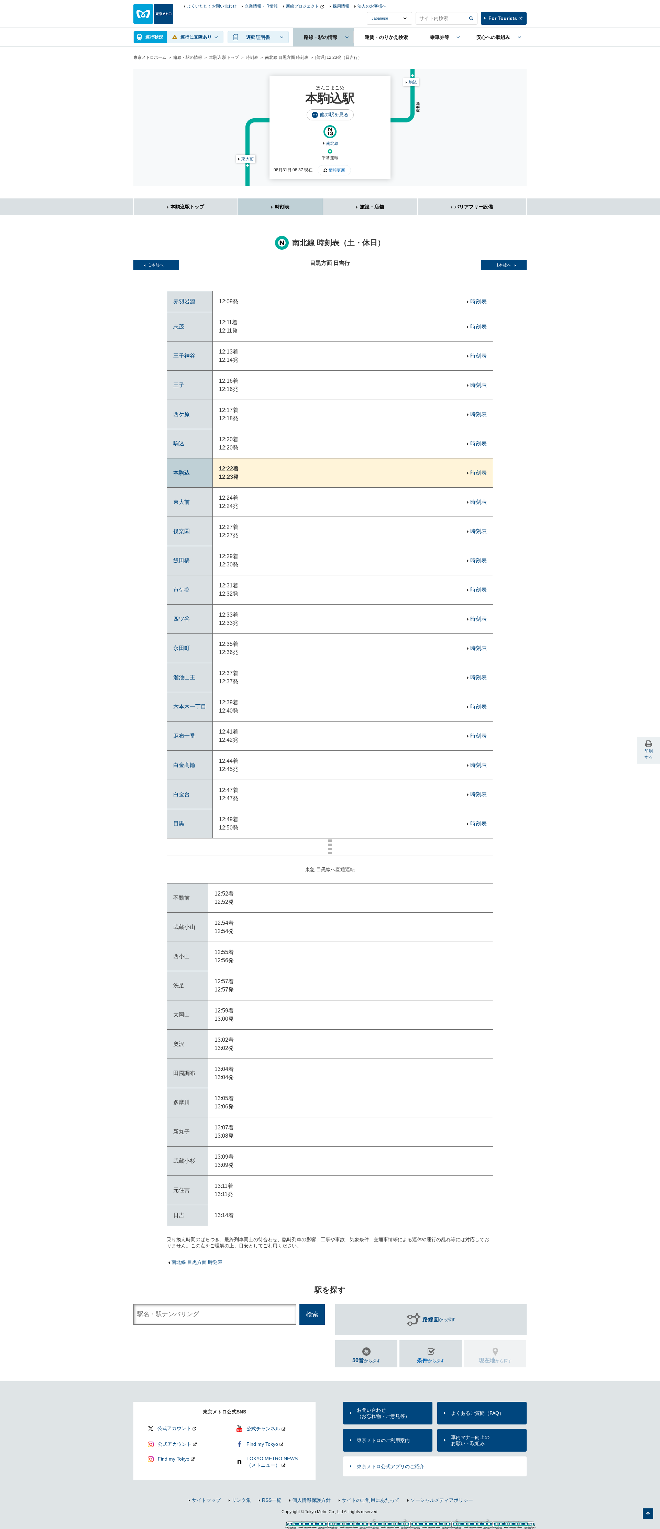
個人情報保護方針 (311, 1500)
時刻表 (252, 57)
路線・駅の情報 (187, 57)
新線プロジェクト (302, 6)
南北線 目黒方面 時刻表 (286, 57)
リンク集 (241, 1500)
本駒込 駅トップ (224, 57)
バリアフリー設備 (473, 206)
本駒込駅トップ (187, 206)
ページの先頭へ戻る (648, 1513)
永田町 (181, 648)
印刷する (649, 754)
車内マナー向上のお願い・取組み (470, 1440)
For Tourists (502, 18)
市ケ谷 (181, 590)
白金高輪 (184, 765)
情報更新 (337, 170)
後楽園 (181, 531)
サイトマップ (206, 1500)
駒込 (413, 82)
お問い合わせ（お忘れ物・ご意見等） (383, 1413)
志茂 (178, 326)
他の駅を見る (334, 114)
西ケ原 (181, 414)
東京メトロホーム (149, 57)
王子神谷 (184, 356)
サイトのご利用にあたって (370, 1500)
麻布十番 (184, 736)
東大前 (247, 158)
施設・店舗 (372, 206)
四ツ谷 (181, 619)
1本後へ (503, 265)
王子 (178, 385)
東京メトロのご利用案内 (383, 1440)
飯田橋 (181, 560)
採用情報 (341, 6)
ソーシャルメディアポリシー (441, 1500)
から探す (438, 1319)
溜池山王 (184, 677)
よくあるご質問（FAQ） (477, 1413)
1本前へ (156, 265)
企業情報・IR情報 (261, 6)
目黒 (178, 823)
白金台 (181, 794)
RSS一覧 (271, 1500)
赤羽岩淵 (184, 301)
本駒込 (181, 473)
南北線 (332, 143)
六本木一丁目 (189, 706)
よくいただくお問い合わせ (211, 6)
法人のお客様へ (372, 6)
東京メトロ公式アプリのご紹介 (390, 1466)
